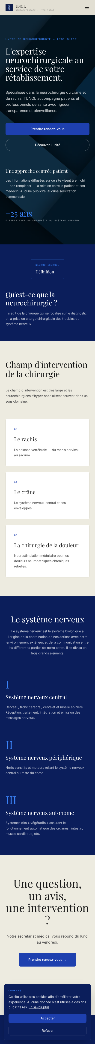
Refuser (47, 1030)
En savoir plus (39, 1007)
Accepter (48, 1018)
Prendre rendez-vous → (47, 959)
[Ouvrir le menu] (86, 7)
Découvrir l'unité (47, 145)
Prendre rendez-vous (47, 129)
